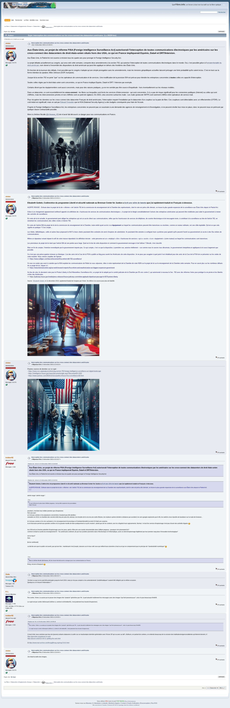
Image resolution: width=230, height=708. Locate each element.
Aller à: (204, 688)
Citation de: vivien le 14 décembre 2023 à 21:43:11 (42, 480)
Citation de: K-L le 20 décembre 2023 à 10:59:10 (42, 621)
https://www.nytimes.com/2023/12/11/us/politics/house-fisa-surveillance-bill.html (56, 376)
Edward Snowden (67, 102)
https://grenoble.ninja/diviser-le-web (39, 636)
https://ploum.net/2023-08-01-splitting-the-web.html (43, 638)
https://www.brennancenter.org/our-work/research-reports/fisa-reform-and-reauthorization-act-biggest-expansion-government (72, 268)
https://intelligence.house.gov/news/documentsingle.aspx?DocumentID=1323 (55, 373)
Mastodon (97, 703)
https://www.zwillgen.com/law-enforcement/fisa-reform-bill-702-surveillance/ (56, 259)
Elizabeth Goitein (38, 281)
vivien (8, 43)
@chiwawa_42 (52, 114)
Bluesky (88, 703)
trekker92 (9, 458)
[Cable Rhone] (6, 611)
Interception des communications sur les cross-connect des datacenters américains (60, 43)
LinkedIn (105, 703)
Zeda (8, 574)
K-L (7, 592)
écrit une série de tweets (135, 203)
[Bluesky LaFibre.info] (6, 65)
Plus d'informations (130, 701)
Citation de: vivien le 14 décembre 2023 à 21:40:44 (43, 463)
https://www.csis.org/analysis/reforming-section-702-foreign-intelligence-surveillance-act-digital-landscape (64, 371)
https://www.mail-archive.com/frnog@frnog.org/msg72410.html (49, 643)
